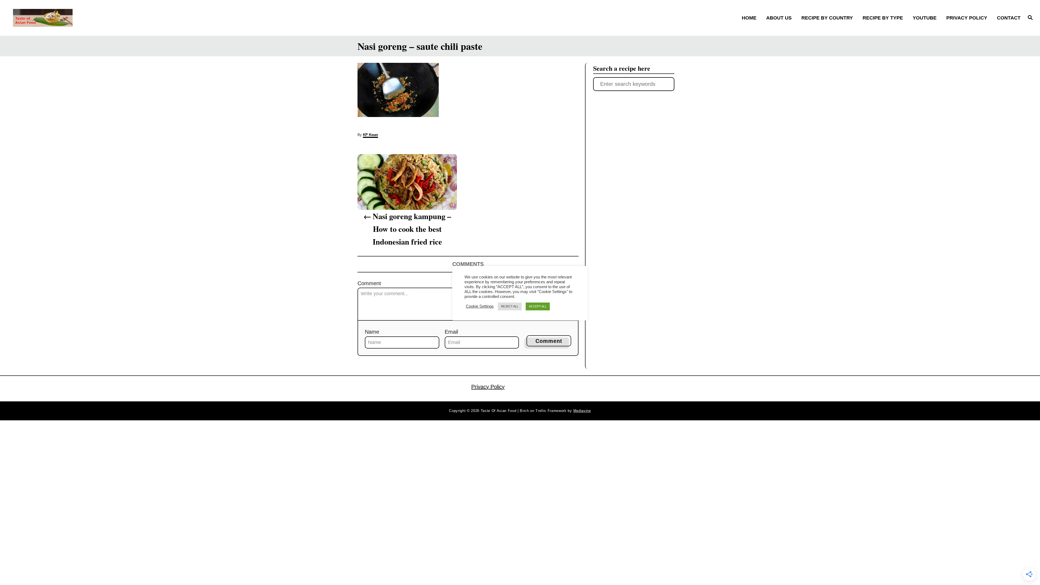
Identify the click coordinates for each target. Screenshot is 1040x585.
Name (372, 332)
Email (451, 332)
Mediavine (582, 411)
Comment (369, 283)
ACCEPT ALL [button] (538, 306)
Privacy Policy (488, 387)
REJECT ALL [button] (509, 306)
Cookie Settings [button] (480, 306)
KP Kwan (370, 135)
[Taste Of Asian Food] (138, 18)
